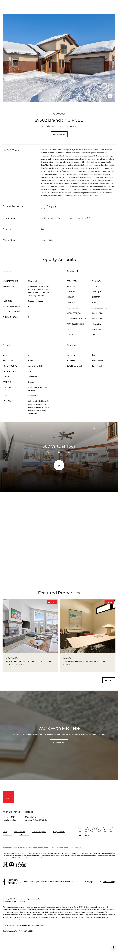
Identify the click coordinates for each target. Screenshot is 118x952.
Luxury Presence (65, 881)
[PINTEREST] (86, 835)
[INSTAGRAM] (86, 829)
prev (11, 95)
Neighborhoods (59, 832)
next (17, 95)
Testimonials (7, 835)
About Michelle (19, 832)
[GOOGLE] (80, 835)
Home (5, 832)
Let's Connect (24, 835)
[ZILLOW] (111, 829)
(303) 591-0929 (9, 817)
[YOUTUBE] (98, 829)
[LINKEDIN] (92, 829)
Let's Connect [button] (59, 742)
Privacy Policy (109, 881)
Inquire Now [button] (59, 134)
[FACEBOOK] (80, 829)
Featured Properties (39, 832)
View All (108, 680)
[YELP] (105, 829)
